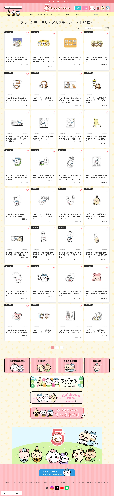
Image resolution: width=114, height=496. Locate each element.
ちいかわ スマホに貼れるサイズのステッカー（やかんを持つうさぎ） (97, 216)
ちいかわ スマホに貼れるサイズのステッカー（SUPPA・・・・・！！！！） (44, 60)
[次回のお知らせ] (109, 1)
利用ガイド (52, 482)
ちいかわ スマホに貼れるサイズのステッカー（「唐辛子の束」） (70, 293)
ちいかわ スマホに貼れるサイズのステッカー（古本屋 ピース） (97, 293)
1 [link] (52, 347)
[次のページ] (62, 347)
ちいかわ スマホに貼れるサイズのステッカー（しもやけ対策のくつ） (70, 216)
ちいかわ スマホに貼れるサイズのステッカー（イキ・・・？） (44, 139)
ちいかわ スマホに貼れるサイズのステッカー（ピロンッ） (70, 138)
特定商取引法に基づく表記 (33, 482)
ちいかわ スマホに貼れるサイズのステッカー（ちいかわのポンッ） (44, 100)
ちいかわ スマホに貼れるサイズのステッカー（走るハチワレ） (97, 177)
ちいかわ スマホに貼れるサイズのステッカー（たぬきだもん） (97, 59)
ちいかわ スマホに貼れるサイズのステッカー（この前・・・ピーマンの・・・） (70, 177)
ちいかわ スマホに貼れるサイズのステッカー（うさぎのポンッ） (97, 100)
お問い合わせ (71, 482)
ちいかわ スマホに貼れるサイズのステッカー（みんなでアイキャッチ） (17, 59)
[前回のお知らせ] (5, 1)
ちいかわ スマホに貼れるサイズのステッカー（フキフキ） (17, 331)
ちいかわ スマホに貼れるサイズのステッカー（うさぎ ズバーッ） (97, 255)
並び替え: (80, 28)
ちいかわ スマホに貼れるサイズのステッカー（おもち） (17, 215)
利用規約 (7, 482)
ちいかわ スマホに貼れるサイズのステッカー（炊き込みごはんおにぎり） (70, 100)
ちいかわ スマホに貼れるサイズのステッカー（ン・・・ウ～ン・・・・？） (17, 293)
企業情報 (44, 482)
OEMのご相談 (80, 482)
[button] (32, 14)
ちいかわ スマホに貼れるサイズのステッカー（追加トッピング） (70, 332)
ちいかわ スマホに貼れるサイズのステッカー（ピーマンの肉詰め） (17, 177)
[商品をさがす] (108, 14)
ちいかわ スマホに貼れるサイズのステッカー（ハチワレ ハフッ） (70, 255)
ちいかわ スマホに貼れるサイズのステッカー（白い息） (17, 254)
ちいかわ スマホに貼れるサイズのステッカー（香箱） (44, 292)
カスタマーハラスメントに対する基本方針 (98, 482)
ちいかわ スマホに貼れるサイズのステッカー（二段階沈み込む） (17, 100)
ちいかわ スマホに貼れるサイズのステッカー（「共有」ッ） (44, 216)
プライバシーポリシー (18, 482)
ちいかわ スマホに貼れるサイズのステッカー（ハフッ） (97, 331)
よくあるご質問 (61, 482)
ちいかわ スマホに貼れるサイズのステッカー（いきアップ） (97, 139)
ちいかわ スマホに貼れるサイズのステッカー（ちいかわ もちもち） (44, 255)
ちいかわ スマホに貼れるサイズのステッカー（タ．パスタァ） (70, 59)
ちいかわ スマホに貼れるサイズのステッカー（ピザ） (44, 331)
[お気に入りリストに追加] (27, 33)
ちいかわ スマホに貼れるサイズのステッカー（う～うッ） (44, 176)
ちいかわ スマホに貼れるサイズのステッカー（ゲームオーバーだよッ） (17, 139)
